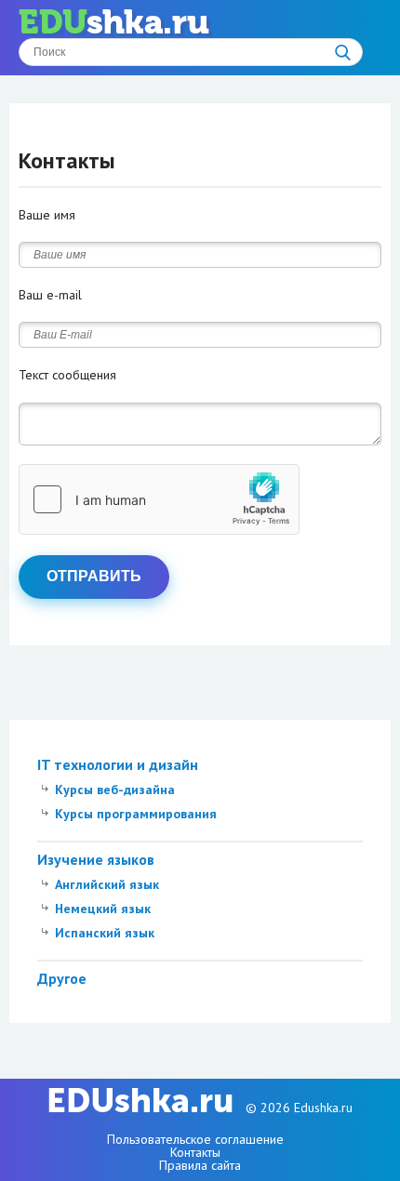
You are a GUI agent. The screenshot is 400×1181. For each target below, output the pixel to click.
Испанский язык (104, 932)
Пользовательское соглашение (195, 1139)
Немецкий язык (103, 908)
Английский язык (107, 884)
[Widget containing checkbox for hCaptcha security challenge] (159, 499)
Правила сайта (200, 1165)
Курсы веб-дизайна (115, 789)
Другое (62, 978)
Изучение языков (95, 859)
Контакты (195, 1152)
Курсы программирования (136, 813)
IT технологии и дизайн (117, 764)
